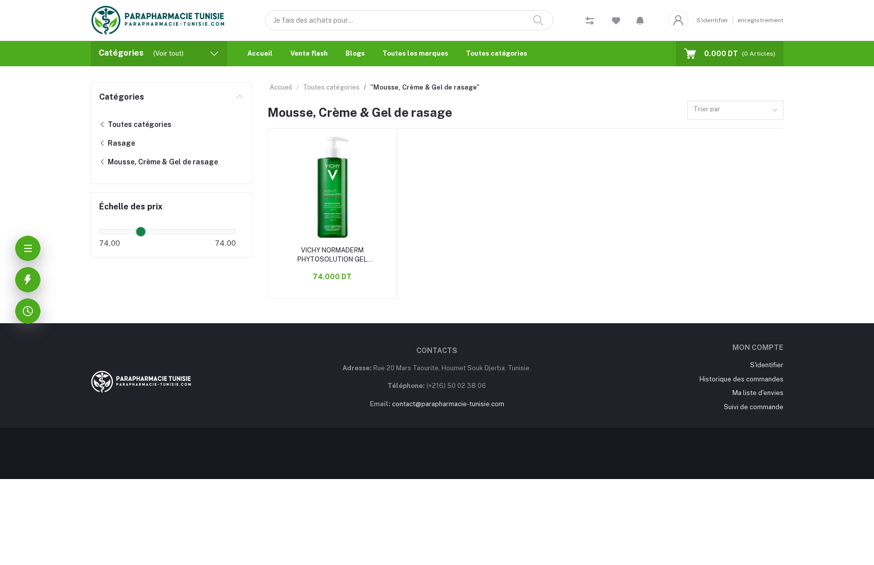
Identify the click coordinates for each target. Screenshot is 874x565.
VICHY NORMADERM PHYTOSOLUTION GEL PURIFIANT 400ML (332, 255)
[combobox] (735, 110)
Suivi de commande (753, 407)
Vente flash (309, 53)
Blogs (355, 53)
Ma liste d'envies (757, 393)
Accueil (260, 53)
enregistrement (760, 20)
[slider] (141, 232)
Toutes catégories (496, 53)
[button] (640, 20)
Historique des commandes (741, 379)
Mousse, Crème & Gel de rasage (162, 162)
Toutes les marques (415, 53)
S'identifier (712, 20)
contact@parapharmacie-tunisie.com (448, 404)
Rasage (120, 143)
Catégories (121, 97)
